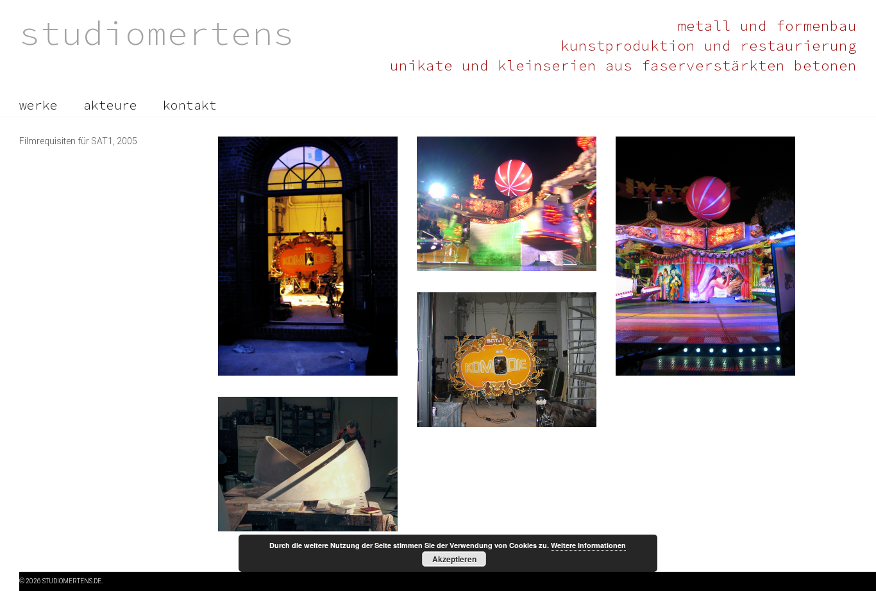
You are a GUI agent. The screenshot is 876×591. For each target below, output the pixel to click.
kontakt (190, 105)
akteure (110, 105)
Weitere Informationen (588, 545)
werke (38, 105)
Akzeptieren (454, 559)
